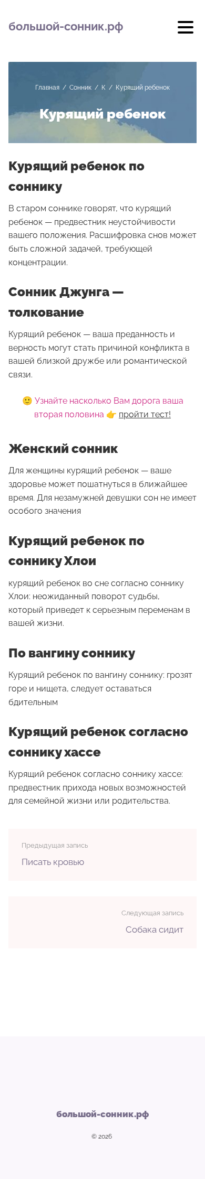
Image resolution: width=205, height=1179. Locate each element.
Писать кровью (53, 862)
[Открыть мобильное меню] (186, 30)
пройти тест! (145, 414)
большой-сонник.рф (65, 26)
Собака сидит (154, 929)
